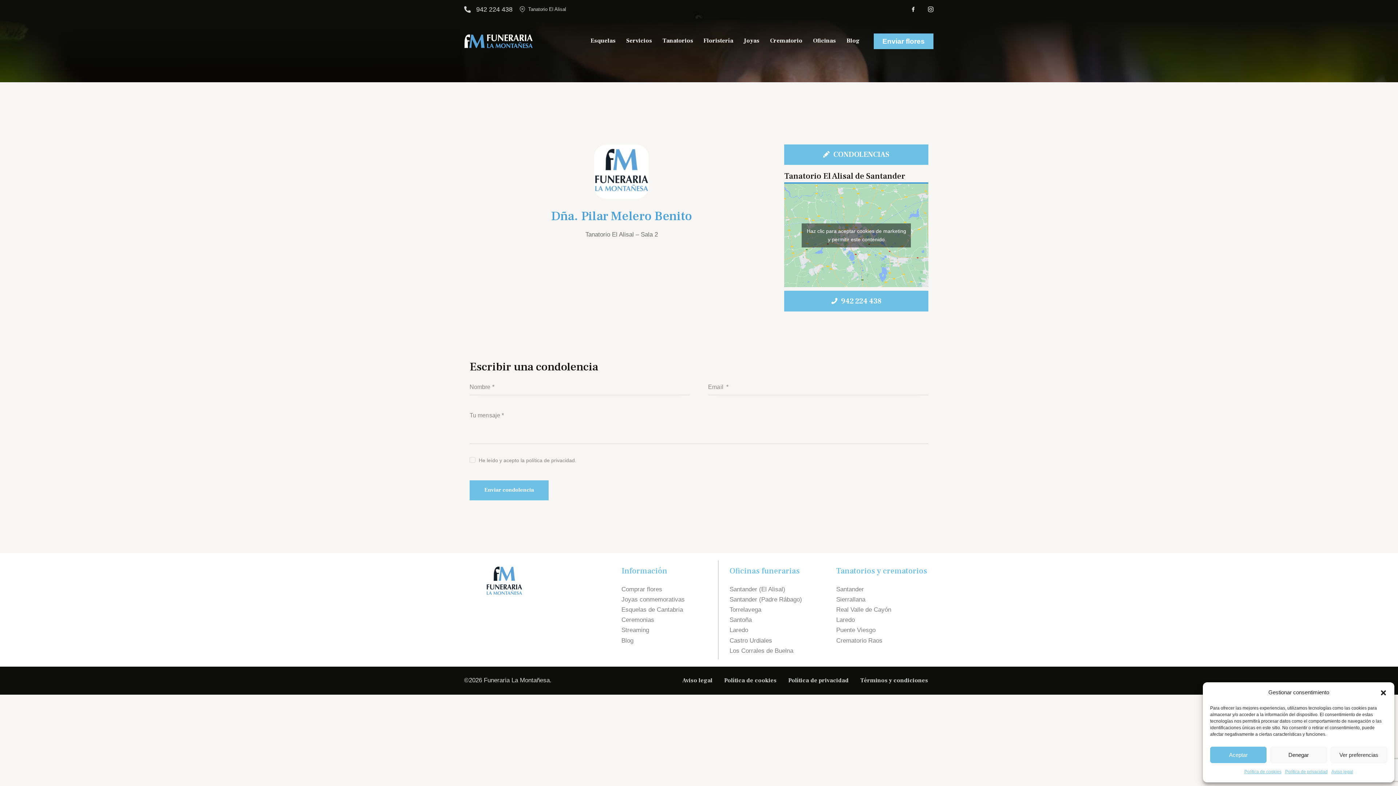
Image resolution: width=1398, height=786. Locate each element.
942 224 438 (494, 9)
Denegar (1298, 755)
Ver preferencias (1358, 755)
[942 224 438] (467, 9)
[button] (1383, 692)
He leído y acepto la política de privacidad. (527, 460)
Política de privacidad (1306, 771)
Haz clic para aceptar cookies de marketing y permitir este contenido (856, 235)
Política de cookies (1263, 771)
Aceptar (1238, 755)
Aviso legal (1342, 771)
